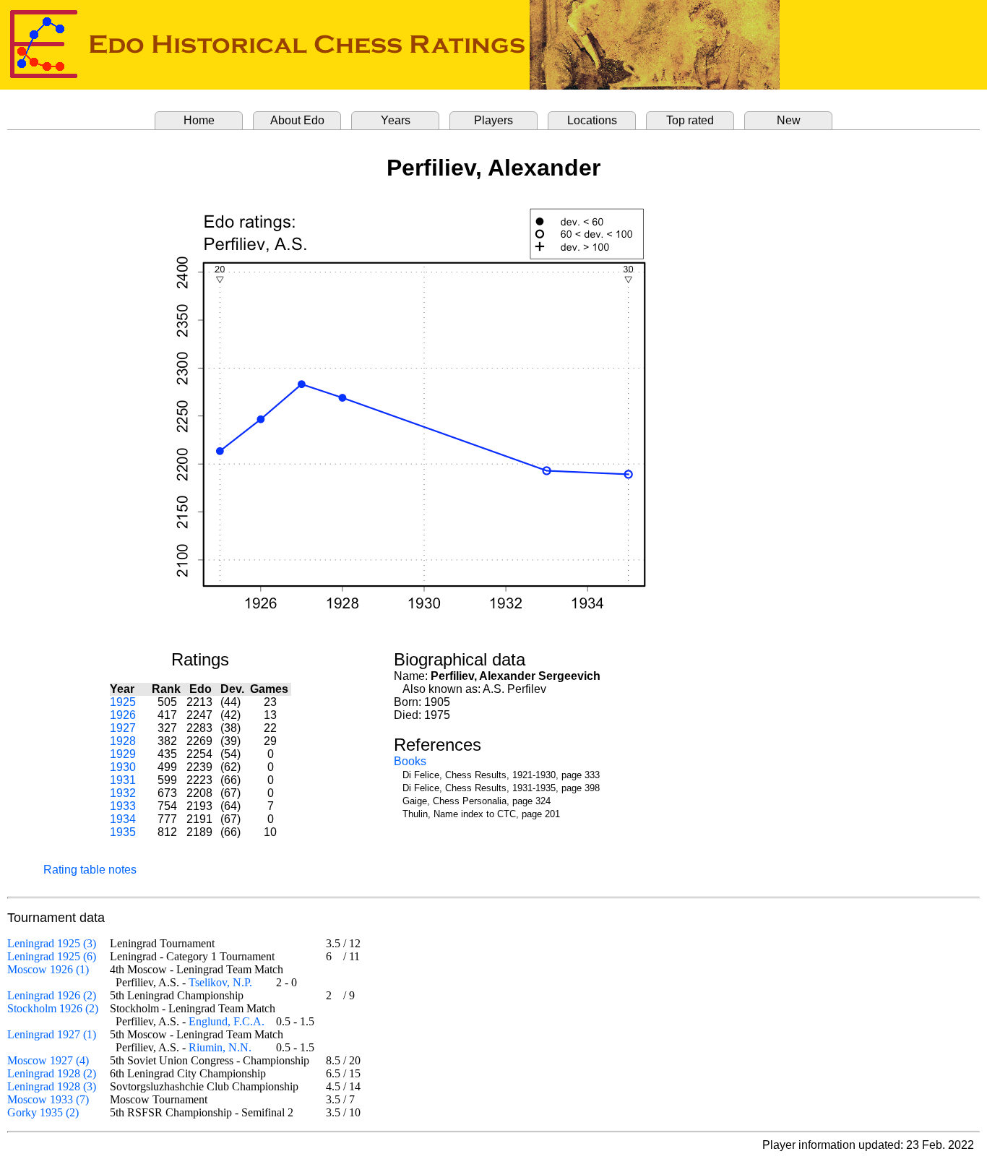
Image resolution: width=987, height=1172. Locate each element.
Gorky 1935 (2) (43, 1112)
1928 (123, 741)
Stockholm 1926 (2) (52, 1008)
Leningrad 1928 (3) (51, 1086)
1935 (123, 832)
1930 (123, 767)
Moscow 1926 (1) (48, 969)
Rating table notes (90, 869)
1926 (123, 715)
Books (410, 761)
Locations (592, 120)
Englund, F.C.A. (226, 1021)
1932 (123, 793)
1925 (123, 702)
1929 (123, 754)
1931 (123, 780)
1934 (123, 819)
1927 (123, 728)
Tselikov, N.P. (220, 982)
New (789, 120)
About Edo (297, 120)
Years (395, 120)
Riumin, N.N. (220, 1047)
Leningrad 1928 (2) (51, 1073)
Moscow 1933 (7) (48, 1099)
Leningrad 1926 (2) (51, 995)
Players (493, 120)
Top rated (690, 120)
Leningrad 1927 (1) (51, 1034)
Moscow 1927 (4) (48, 1060)
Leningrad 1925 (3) (51, 943)
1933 (123, 806)
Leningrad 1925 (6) (51, 956)
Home (199, 120)
